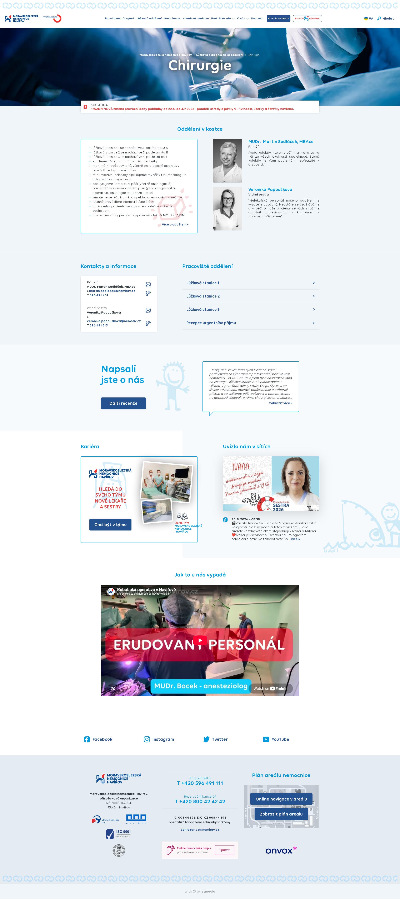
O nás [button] (241, 18)
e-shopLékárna (307, 18)
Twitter (220, 739)
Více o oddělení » (175, 224)
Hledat (388, 18)
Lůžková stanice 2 (203, 296)
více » (295, 539)
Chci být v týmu (110, 524)
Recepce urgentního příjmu (211, 322)
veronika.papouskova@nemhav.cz (114, 321)
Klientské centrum (196, 18)
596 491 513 (99, 325)
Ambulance (172, 18)
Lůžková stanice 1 (202, 282)
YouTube (280, 739)
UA (371, 18)
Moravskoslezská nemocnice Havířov (166, 55)
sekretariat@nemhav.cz (200, 830)
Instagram (163, 739)
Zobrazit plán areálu (281, 814)
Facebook (102, 739)
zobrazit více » (280, 403)
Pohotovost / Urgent (119, 18)
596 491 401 (99, 295)
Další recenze (123, 403)
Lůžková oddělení (149, 18)
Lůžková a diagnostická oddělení (220, 55)
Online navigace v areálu (281, 799)
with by (200, 891)
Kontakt (257, 18)
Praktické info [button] (221, 18)
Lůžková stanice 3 (203, 309)
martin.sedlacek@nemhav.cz (112, 291)
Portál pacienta (278, 18)
